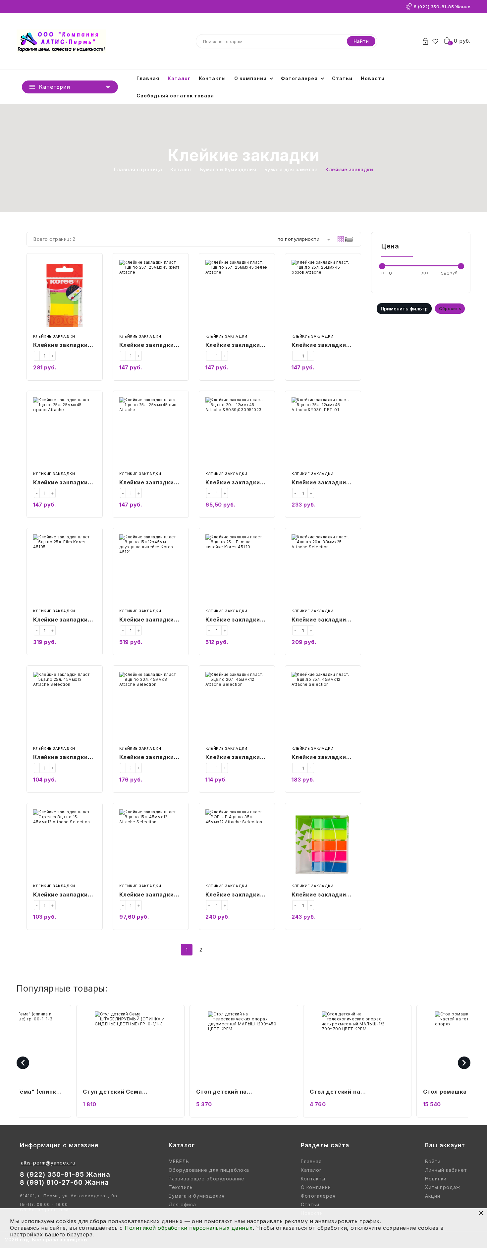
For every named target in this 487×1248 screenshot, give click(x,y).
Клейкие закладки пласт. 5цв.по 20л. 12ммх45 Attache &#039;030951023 (233, 483)
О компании (250, 78)
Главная (147, 78)
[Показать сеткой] (341, 239)
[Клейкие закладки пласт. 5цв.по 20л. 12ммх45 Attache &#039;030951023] (236, 432)
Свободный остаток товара (175, 95)
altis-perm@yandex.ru (48, 1163)
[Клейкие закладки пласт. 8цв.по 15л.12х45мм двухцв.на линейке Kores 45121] (150, 570)
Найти (361, 41)
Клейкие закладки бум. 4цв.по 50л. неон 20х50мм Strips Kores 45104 (64, 346)
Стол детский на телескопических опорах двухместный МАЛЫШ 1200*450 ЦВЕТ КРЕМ (120, 1092)
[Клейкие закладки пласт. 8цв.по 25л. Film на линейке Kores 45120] (236, 570)
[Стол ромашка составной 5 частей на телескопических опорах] (357, 1047)
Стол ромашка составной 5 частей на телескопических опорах (351, 1092)
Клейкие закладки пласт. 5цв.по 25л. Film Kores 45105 (61, 620)
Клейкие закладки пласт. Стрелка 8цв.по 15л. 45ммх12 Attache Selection (63, 895)
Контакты (212, 78)
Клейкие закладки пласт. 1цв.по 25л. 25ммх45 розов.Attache (319, 346)
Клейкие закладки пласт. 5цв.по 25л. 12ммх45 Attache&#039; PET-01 (321, 483)
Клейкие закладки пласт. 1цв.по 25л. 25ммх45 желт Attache (146, 346)
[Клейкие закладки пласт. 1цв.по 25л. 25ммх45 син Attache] (150, 432)
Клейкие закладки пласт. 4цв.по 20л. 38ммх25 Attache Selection (320, 620)
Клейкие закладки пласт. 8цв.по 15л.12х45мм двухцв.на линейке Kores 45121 (148, 620)
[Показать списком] (348, 239)
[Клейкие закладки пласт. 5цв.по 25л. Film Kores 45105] (64, 570)
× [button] (481, 1212)
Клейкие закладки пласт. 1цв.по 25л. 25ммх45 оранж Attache (60, 483)
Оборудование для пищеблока (209, 1170)
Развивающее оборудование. (207, 1178)
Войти (433, 1161)
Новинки (436, 1178)
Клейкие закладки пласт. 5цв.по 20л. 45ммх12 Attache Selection (233, 758)
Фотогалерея (299, 78)
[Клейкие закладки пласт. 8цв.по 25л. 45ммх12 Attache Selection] (323, 707)
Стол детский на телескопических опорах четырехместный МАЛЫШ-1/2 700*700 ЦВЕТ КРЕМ (240, 1092)
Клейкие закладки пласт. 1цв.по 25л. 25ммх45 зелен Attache (232, 346)
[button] (395, 1240)
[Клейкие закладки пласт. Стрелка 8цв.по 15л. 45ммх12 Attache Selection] (64, 845)
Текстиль (181, 1187)
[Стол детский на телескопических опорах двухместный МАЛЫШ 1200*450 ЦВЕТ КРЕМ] (130, 1047)
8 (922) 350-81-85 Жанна (442, 6)
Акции (432, 1196)
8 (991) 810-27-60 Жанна (64, 1182)
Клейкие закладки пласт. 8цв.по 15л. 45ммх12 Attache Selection (146, 895)
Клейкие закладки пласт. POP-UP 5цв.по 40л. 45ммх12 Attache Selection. (322, 895)
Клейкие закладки (54, 336)
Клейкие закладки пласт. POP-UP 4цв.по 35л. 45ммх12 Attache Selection (236, 895)
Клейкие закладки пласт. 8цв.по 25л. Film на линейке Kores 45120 (233, 620)
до (424, 272)
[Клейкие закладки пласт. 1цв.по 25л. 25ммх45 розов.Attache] (323, 295)
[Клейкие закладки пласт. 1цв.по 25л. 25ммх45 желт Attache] (150, 295)
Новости (373, 78)
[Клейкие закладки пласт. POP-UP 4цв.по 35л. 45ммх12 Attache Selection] (236, 845)
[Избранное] (437, 41)
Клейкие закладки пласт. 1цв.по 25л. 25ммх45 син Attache (146, 483)
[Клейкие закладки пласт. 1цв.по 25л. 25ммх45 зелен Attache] (236, 295)
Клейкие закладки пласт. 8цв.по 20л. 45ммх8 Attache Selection (147, 758)
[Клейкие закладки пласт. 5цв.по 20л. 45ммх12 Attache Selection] (236, 707)
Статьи (342, 78)
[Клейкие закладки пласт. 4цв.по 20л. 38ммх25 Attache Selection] (323, 570)
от (384, 272)
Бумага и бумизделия (197, 1196)
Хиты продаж (442, 1187)
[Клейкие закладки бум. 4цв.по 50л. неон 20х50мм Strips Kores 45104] (64, 295)
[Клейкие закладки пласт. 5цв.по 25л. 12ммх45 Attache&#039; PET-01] (323, 432)
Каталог (179, 78)
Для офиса (182, 1204)
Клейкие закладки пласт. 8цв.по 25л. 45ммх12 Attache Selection (320, 758)
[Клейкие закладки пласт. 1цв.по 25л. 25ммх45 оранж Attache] (64, 432)
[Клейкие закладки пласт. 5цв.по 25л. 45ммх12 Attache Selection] (64, 707)
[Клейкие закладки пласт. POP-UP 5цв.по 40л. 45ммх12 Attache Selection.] (323, 845)
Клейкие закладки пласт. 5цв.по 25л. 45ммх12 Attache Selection (61, 758)
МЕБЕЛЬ (179, 1161)
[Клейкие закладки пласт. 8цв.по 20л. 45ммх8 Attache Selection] (150, 707)
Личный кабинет (446, 1170)
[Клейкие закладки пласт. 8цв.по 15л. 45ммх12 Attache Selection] (150, 845)
